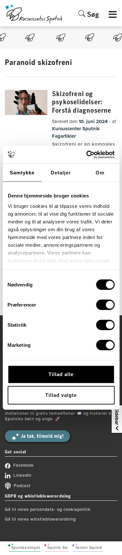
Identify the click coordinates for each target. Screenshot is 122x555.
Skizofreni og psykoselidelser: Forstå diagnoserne (82, 102)
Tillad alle (61, 374)
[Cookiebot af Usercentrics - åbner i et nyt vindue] (87, 154)
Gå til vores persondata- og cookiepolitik (48, 509)
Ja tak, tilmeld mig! (42, 436)
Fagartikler (64, 136)
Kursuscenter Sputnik (76, 129)
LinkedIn (22, 475)
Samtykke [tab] (22, 172)
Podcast (22, 485)
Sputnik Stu (57, 548)
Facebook (23, 465)
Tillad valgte (61, 395)
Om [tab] (100, 172)
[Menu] (113, 18)
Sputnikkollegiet (25, 548)
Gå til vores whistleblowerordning (40, 519)
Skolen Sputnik (88, 548)
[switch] (105, 305)
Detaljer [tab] (61, 172)
